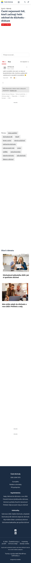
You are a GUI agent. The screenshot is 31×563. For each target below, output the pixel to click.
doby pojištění (12, 133)
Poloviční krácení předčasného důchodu (15, 499)
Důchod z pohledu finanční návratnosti (15, 502)
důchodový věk (7, 137)
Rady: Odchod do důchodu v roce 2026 (15, 496)
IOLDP (17, 137)
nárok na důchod (19, 140)
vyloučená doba (15, 152)
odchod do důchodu (9, 144)
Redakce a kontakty (15, 484)
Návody (8, 8)
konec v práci (7, 140)
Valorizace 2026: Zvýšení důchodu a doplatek (15, 514)
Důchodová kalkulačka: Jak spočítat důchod (15, 522)
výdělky (5, 152)
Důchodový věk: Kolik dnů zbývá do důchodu (15, 517)
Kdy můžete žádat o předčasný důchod (15, 520)
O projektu (15, 482)
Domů (3, 8)
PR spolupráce (15, 487)
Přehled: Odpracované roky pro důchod (15, 505)
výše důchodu (21, 155)
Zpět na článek (6, 24)
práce (19, 148)
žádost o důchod (8, 159)
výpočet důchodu (8, 155)
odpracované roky (8, 148)
